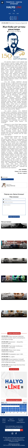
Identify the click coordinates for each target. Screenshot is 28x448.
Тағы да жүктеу (14, 369)
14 (17, 409)
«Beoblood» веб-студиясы (18, 445)
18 (6, 411)
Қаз (10, 13)
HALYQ (14, 7)
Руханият (3, 179)
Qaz (18, 13)
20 (14, 411)
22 (21, 411)
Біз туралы (21, 419)
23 (24, 411)
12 (10, 409)
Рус (14, 13)
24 (3, 412)
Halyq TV (11, 419)
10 (3, 409)
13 (13, 409)
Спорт (4, 422)
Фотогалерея (11, 420)
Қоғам (4, 420)
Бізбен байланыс (21, 422)
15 (21, 409)
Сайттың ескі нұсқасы (14, 444)
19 (10, 411)
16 (24, 409)
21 (17, 411)
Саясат (4, 419)
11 (6, 409)
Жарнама (21, 420)
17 (3, 411)
